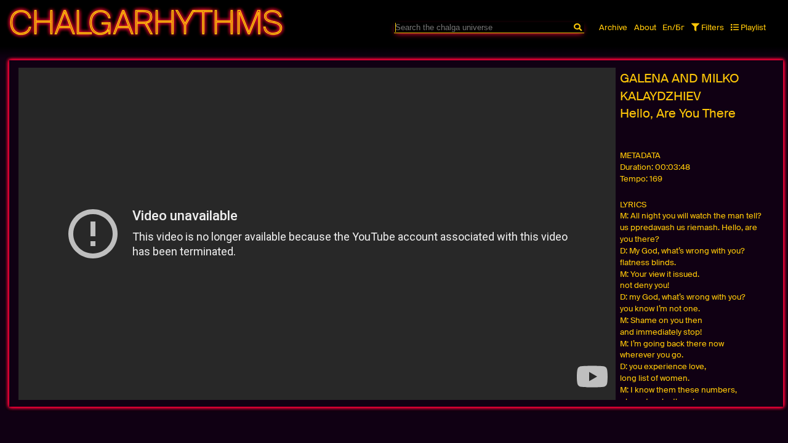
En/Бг (673, 27)
